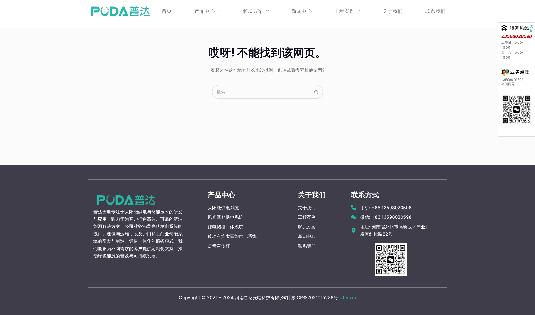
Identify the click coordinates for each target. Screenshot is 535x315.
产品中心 (204, 11)
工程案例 (344, 11)
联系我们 (435, 11)
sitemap (347, 297)
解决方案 (253, 11)
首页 (167, 11)
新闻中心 (301, 11)
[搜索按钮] (316, 92)
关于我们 (393, 11)
